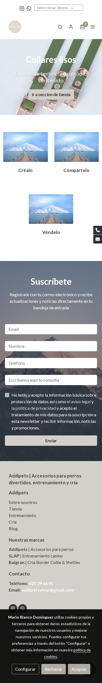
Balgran (16, 562)
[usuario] (71, 26)
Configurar (25, 669)
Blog (13, 528)
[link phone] (97, 230)
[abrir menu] (93, 26)
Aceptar (79, 669)
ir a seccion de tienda (51, 94)
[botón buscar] (60, 26)
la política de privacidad (34, 408)
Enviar (51, 440)
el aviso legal (79, 401)
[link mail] (97, 239)
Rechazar (53, 669)
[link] (14, 26)
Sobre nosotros (23, 502)
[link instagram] (22, 8)
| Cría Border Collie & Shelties (52, 562)
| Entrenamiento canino (41, 555)
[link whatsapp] (29, 8)
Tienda (15, 508)
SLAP (14, 555)
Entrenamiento (22, 515)
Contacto (19, 574)
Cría (13, 521)
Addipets (18, 492)
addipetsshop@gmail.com (47, 589)
